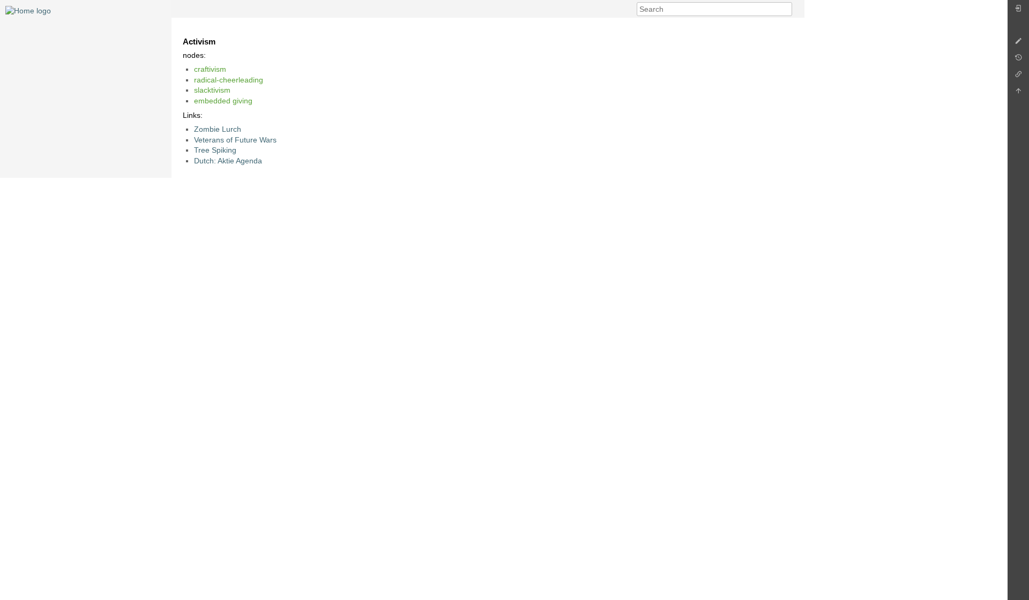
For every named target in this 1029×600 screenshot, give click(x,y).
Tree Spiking (215, 150)
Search (786, 9)
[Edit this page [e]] (1018, 43)
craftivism (210, 69)
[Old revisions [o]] (1018, 60)
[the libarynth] (28, 10)
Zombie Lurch (217, 129)
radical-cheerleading (228, 80)
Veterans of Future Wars (235, 140)
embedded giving (223, 100)
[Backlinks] (1018, 77)
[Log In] (1018, 11)
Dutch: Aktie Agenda (228, 160)
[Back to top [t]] (1018, 93)
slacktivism (212, 90)
